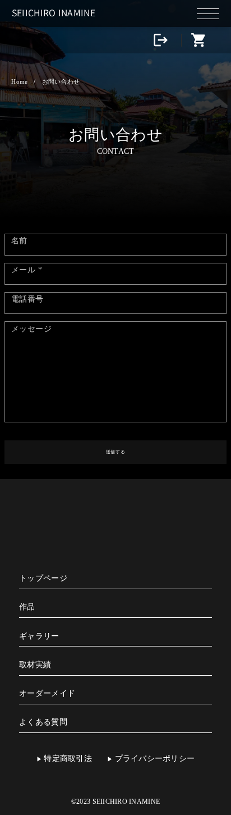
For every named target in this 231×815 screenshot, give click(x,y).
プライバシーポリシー (155, 758)
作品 (27, 607)
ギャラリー (39, 636)
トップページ (43, 578)
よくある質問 (43, 722)
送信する (115, 451)
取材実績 (35, 665)
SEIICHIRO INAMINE (53, 12)
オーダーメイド (47, 693)
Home (19, 81)
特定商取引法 (68, 758)
